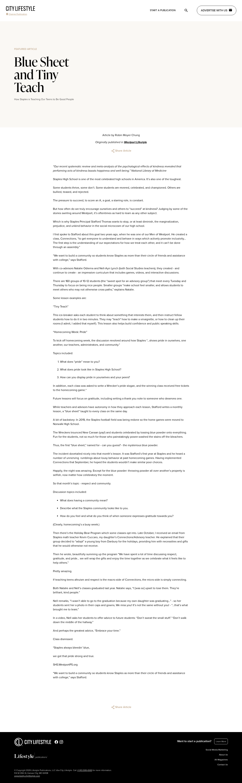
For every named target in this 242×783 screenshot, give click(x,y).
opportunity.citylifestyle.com (27, 776)
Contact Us (222, 764)
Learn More (221, 741)
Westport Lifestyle (135, 142)
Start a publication (163, 10)
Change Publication (18, 14)
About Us (223, 754)
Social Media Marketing (217, 750)
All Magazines (221, 759)
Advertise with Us (214, 10)
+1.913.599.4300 (84, 770)
